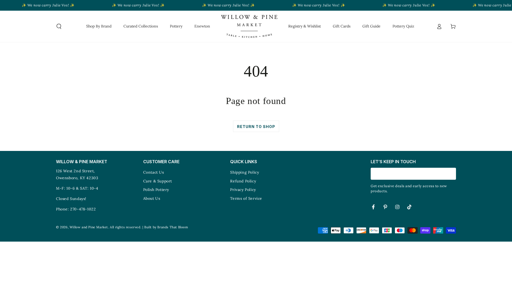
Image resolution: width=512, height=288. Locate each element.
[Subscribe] (453, 173)
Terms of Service (246, 198)
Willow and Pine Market (89, 227)
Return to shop (256, 126)
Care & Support (157, 181)
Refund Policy (243, 181)
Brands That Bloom (172, 227)
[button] (59, 26)
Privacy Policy (243, 189)
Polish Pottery (156, 189)
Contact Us (153, 172)
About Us (151, 198)
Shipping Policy (244, 172)
